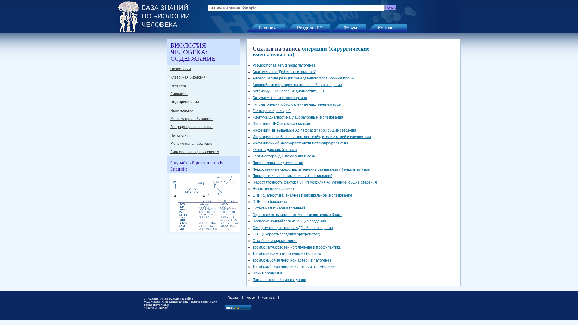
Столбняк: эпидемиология (275, 241)
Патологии (179, 135)
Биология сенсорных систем (194, 152)
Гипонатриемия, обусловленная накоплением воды (297, 104)
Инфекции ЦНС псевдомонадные (281, 124)
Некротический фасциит (273, 189)
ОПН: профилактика (270, 202)
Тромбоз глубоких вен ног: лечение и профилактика (297, 247)
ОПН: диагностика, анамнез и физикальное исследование (302, 195)
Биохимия (179, 94)
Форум (350, 27)
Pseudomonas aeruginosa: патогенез (284, 65)
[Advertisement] (141, 129)
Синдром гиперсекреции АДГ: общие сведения (293, 228)
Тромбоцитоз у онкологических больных (287, 254)
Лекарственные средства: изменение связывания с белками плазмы (311, 169)
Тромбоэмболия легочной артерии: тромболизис (294, 267)
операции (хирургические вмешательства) (311, 51)
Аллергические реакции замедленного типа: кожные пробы (303, 78)
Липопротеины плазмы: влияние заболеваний (292, 176)
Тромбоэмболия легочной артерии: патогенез (292, 260)
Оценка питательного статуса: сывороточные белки (297, 215)
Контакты (388, 27)
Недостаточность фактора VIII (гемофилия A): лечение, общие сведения (315, 182)
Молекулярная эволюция (191, 143)
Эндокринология (184, 102)
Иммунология (182, 110)
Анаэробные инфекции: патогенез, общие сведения (297, 85)
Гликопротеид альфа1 (272, 111)
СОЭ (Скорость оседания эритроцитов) (286, 234)
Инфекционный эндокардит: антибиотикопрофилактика (301, 143)
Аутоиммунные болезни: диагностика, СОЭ (290, 91)
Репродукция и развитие (191, 127)
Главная (267, 27)
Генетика (178, 85)
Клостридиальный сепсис (275, 150)
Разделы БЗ (309, 27)
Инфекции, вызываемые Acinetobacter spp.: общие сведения (304, 130)
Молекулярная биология (191, 119)
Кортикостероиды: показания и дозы (284, 156)
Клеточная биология (188, 77)
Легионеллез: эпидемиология (278, 163)
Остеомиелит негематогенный (279, 208)
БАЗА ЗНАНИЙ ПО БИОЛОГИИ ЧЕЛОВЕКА (165, 16)
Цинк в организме (268, 273)
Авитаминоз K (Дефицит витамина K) (284, 72)
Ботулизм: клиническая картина (280, 98)
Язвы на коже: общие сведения (279, 280)
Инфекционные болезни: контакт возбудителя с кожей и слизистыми (312, 137)
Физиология (180, 69)
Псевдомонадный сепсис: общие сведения (289, 221)
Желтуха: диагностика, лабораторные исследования (298, 117)
